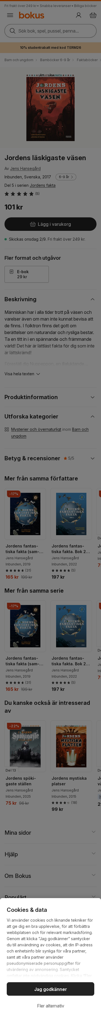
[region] (50, 957)
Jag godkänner (50, 989)
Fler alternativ (50, 1006)
